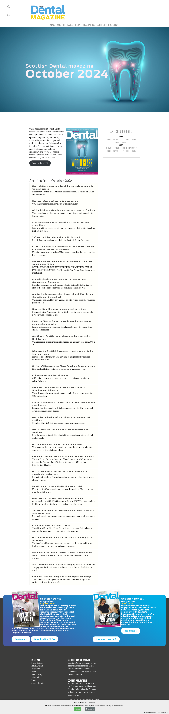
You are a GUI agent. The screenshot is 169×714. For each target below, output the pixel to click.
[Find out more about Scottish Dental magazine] (8, 15)
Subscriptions (88, 24)
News (52, 24)
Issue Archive (37, 664)
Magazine (61, 24)
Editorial (35, 676)
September (132, 148)
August (109, 139)
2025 (121, 145)
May (123, 139)
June (118, 139)
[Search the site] (8, 6)
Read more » (21, 638)
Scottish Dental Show (107, 24)
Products (35, 679)
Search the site (38, 682)
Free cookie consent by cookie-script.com (156, 712)
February (117, 142)
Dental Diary (37, 673)
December (109, 148)
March (133, 139)
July (114, 139)
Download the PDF (40, 163)
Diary (77, 24)
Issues (70, 24)
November (117, 148)
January (124, 142)
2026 (121, 136)
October (124, 148)
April (127, 139)
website (71, 691)
